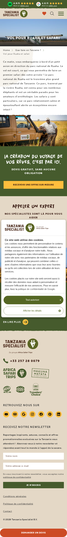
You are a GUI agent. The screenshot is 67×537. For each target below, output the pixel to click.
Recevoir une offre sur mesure (33, 184)
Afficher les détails (32, 310)
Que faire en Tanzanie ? (28, 50)
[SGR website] (7, 389)
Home (6, 50)
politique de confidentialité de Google (36, 289)
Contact (7, 511)
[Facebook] (41, 414)
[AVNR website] (20, 389)
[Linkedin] (58, 414)
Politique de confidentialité (18, 504)
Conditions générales (14, 496)
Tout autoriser (32, 300)
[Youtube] (6, 414)
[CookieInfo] (26, 227)
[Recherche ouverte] (52, 14)
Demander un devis (33, 532)
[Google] (24, 414)
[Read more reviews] (35, 4)
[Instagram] (32, 414)
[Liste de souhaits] (44, 14)
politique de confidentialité (17, 477)
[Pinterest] (50, 414)
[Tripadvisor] (15, 414)
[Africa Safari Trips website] (14, 373)
